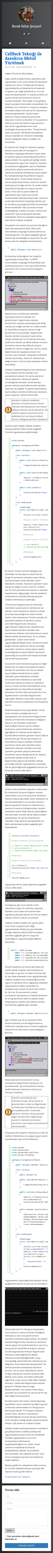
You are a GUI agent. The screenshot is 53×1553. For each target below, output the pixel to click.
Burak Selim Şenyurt (26, 26)
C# (35, 67)
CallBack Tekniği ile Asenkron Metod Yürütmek (23, 58)
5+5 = (9, 1530)
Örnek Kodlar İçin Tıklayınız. (17, 1476)
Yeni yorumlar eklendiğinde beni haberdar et (22, 1537)
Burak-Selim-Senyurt (24, 67)
